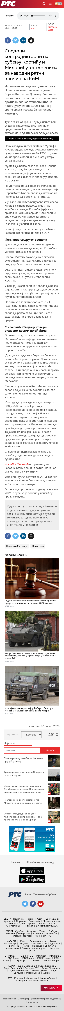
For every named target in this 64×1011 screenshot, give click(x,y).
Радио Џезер (33, 972)
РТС (10, 978)
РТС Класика (44, 958)
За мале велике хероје (34, 948)
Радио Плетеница (51, 968)
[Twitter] (15, 40)
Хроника (8, 921)
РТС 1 (11, 955)
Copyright (23, 998)
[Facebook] (8, 40)
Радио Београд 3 (13, 968)
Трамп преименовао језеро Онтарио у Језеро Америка (24, 774)
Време (31, 923)
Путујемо (23, 943)
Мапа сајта (51, 987)
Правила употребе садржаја (45, 998)
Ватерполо (24, 933)
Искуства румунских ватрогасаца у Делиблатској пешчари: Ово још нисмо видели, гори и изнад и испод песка (24, 789)
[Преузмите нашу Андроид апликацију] (32, 879)
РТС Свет (41, 955)
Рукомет (10, 933)
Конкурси (21, 980)
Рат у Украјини (17, 923)
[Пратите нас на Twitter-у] (25, 904)
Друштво (21, 921)
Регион (30, 918)
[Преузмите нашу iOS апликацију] (32, 870)
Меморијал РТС (43, 935)
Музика (53, 941)
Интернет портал (38, 980)
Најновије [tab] (10, 743)
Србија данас (52, 918)
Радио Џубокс (39, 970)
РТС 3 (30, 955)
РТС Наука (55, 955)
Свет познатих (39, 943)
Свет (39, 918)
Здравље (55, 943)
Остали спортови (22, 935)
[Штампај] (31, 40)
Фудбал (19, 931)
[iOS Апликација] (32, 839)
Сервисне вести (46, 923)
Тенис (42, 931)
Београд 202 (32, 968)
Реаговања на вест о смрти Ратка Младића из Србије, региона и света (23, 801)
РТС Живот (28, 958)
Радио (11, 965)
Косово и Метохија (16, 546)
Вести (7, 918)
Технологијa (9, 943)
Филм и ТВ (14, 945)
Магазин (12, 941)
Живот (23, 941)
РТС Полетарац (51, 960)
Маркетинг (31, 978)
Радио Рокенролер (19, 970)
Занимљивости (38, 941)
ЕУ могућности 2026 (47, 925)
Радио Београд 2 (47, 965)
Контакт (18, 978)
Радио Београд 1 (26, 965)
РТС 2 (21, 955)
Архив (46, 972)
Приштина (38, 546)
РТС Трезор (18, 960)
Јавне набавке (47, 978)
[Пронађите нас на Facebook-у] (33, 904)
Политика (18, 918)
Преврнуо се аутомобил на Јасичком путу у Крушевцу (23, 760)
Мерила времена (52, 921)
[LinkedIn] (23, 40)
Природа (37, 945)
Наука (26, 945)
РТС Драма (13, 958)
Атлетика (38, 933)
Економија (34, 921)
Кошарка (31, 931)
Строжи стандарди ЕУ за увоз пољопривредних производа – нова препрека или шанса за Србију (23, 816)
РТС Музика (34, 960)
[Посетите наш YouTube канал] (40, 904)
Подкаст (28, 925)
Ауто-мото (51, 933)
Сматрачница (13, 925)
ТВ (4, 955)
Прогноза (13, 734)
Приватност (9, 998)
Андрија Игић (52, 28)
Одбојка (53, 931)
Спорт (9, 931)
